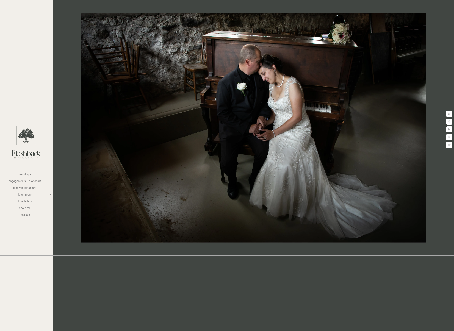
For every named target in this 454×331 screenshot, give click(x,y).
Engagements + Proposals (25, 181)
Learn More (25, 194)
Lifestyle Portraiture (24, 187)
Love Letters (25, 201)
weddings (25, 174)
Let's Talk (25, 214)
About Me (25, 208)
